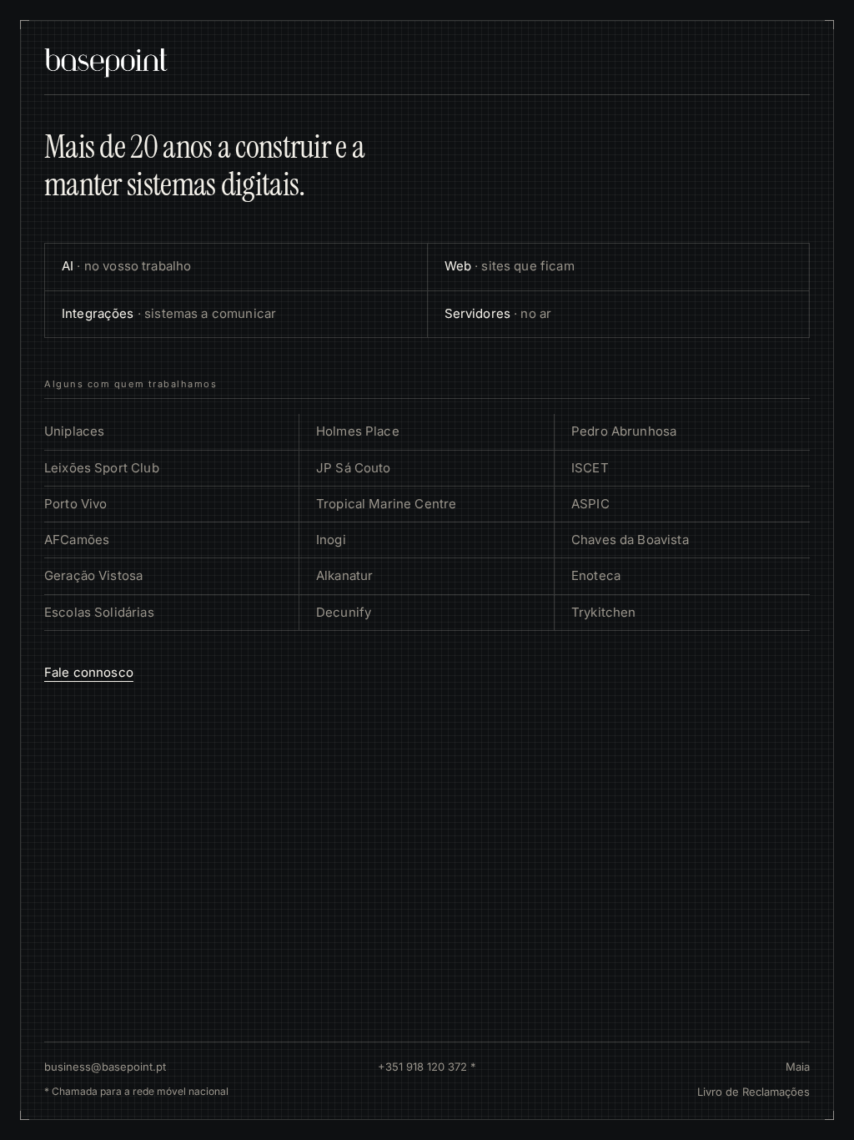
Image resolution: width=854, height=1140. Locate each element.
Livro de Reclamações (753, 1091)
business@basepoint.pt (105, 1066)
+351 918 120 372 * (427, 1066)
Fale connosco (88, 672)
